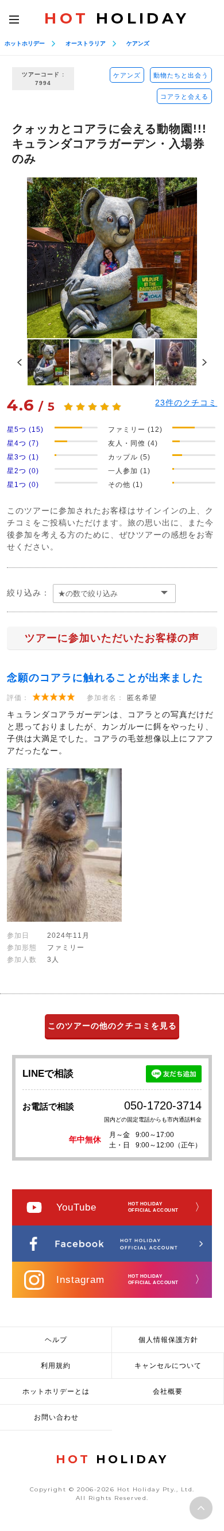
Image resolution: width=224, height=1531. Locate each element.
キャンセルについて (168, 1366)
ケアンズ (137, 43)
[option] (112, 257)
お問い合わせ (56, 1417)
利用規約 (56, 1366)
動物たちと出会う (180, 75)
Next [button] (204, 362)
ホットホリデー (25, 43)
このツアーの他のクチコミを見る (112, 1025)
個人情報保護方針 (168, 1340)
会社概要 (168, 1391)
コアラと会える (184, 96)
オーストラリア (85, 43)
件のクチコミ (186, 402)
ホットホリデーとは (56, 1391)
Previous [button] (19, 362)
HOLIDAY (116, 18)
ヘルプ (56, 1340)
